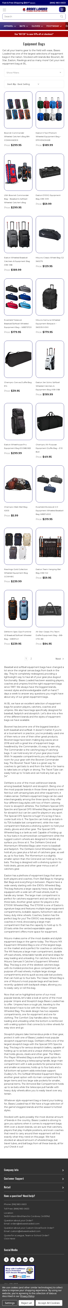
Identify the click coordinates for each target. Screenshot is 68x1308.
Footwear (52, 26)
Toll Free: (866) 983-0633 (16, 1208)
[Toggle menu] (4, 10)
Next (59, 658)
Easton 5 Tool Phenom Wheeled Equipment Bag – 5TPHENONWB (48, 136)
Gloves (36, 26)
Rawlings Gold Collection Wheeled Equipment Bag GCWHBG (16, 573)
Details (32, 3)
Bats (23, 26)
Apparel (9, 26)
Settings (10, 1303)
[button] (34, 73)
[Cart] (62, 9)
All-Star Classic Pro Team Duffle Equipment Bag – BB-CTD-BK (49, 635)
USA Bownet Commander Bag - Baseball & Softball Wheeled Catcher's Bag (16, 199)
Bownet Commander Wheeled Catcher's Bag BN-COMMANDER (17, 136)
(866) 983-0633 (58, 3)
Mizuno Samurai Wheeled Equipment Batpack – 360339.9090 (48, 323)
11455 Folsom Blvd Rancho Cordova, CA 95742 (27, 1214)
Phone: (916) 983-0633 (15, 1204)
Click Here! (9, 1238)
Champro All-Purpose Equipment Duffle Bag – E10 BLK (49, 448)
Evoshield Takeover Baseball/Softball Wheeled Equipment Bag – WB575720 (18, 323)
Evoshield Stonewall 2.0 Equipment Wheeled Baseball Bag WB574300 (50, 510)
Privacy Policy (27, 1296)
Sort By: (11, 84)
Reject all (26, 1303)
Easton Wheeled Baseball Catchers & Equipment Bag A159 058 (17, 261)
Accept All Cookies (49, 1303)
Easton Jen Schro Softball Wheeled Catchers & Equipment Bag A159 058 (48, 386)
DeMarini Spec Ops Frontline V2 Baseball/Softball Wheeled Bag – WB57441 (17, 635)
